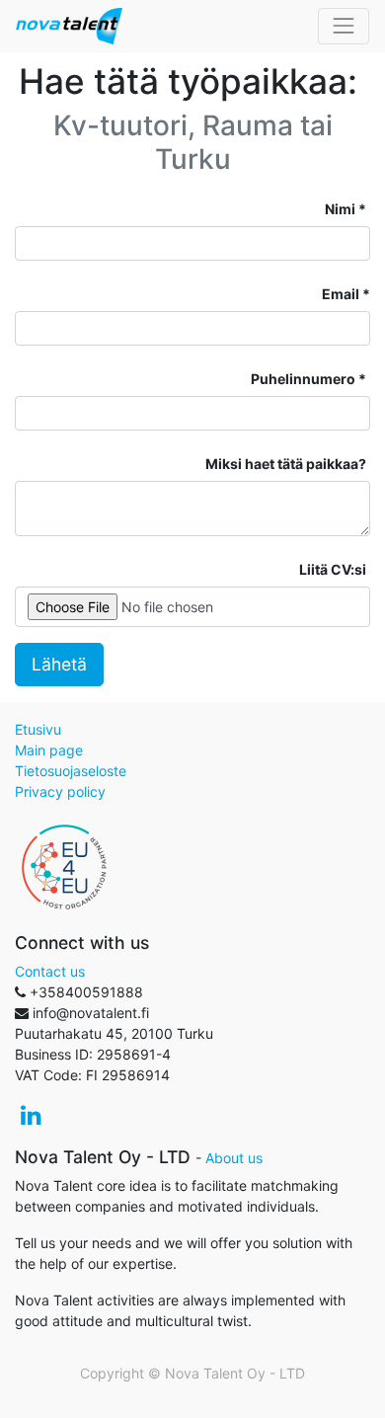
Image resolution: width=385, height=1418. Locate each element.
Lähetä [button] (59, 664)
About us (234, 1157)
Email (340, 293)
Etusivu (38, 729)
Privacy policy (60, 791)
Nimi (340, 208)
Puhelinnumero (303, 378)
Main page (49, 750)
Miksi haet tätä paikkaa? (285, 463)
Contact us (50, 971)
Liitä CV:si (332, 569)
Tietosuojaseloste (70, 770)
